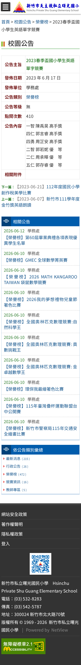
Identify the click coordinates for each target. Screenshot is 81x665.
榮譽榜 (16, 474)
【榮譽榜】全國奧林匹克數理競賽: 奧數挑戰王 (40, 347)
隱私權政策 (12, 534)
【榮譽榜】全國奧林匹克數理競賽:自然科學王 (40, 324)
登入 (5, 543)
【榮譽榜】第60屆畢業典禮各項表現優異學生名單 (40, 240)
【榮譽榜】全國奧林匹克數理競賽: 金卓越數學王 (40, 369)
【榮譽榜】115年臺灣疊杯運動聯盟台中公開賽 (40, 409)
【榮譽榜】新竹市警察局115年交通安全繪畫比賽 (40, 431)
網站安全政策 (14, 514)
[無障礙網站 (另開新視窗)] (40, 646)
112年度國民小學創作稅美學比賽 (40, 189)
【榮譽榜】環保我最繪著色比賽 (34, 389)
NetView (59, 630)
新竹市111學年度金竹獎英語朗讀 (40, 202)
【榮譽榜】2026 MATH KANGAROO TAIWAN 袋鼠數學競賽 (40, 279)
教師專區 (16, 489)
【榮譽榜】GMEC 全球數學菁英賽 (36, 260)
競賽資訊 (17, 481)
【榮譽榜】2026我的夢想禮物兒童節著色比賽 (40, 302)
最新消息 (17, 458)
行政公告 (17, 466)
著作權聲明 (12, 524)
